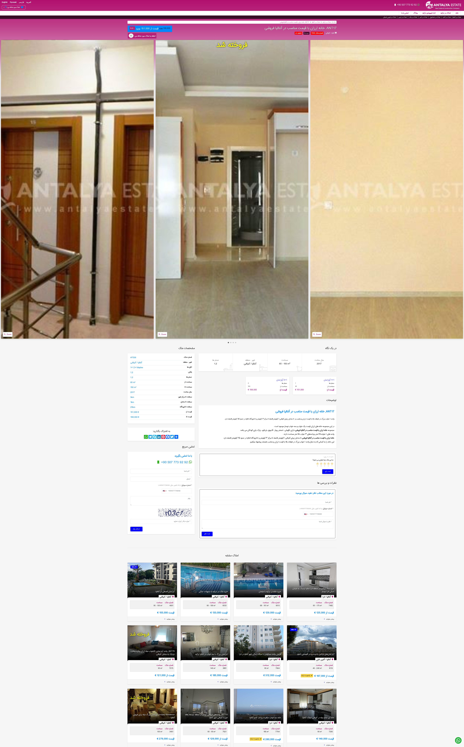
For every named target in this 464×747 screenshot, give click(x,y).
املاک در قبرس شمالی (389, 17)
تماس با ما (405, 13)
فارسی (21, 2)
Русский (13, 2)
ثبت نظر (207, 533)
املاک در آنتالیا (457, 17)
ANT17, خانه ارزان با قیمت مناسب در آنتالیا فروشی (294, 22)
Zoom (9, 334)
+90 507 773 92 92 (407, 4)
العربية (28, 2)
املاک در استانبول (435, 17)
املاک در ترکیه (446, 13)
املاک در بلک (413, 17)
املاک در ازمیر (403, 17)
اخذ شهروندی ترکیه (429, 13)
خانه (457, 13)
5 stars (317, 464)
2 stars (328, 464)
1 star (332, 464)
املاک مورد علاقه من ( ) (12, 7)
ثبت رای (328, 471)
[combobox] (164, 491)
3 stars (324, 464)
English (4, 2)
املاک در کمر (423, 17)
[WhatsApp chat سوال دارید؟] (458, 741)
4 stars (321, 464)
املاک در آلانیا (447, 17)
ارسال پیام (136, 529)
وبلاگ (415, 13)
